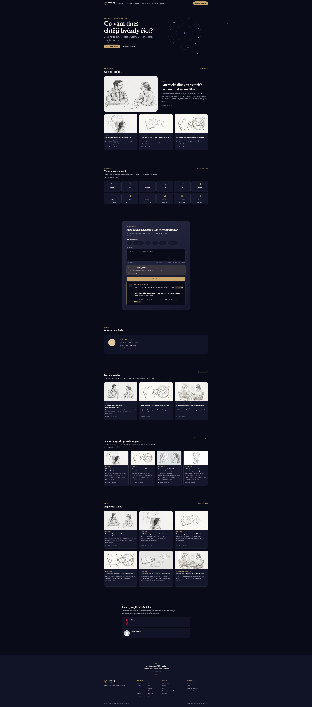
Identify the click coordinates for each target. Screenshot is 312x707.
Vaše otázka (130, 247)
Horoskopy (120, 3)
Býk (149, 683)
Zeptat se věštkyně (200, 3)
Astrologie (145, 3)
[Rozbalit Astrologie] (149, 3)
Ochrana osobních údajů (193, 691)
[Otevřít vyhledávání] (190, 3)
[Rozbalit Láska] (140, 3)
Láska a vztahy (166, 683)
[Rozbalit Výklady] (157, 3)
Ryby (149, 696)
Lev (138, 688)
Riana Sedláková (136, 631)
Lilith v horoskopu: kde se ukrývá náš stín (118, 137)
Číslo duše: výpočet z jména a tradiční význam (155, 137)
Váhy (138, 691)
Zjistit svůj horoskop (112, 46)
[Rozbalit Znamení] (133, 3)
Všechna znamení (201, 168)
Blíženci (139, 685)
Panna (131, 345)
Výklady (154, 3)
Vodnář (139, 696)
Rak (149, 685)
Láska (137, 3)
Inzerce (189, 685)
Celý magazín (203, 68)
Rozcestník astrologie (200, 438)
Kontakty (189, 683)
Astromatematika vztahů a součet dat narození (190, 137)
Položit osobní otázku (129, 46)
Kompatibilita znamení (168, 691)
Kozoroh (150, 693)
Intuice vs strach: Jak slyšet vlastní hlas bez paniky (166, 470)
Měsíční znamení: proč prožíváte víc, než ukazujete (193, 470)
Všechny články (202, 503)
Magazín (162, 3)
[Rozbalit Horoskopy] (125, 3)
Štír (149, 691)
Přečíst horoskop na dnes (129, 348)
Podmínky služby (132, 273)
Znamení (129, 3)
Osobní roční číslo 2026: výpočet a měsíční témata (156, 573)
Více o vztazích (202, 372)
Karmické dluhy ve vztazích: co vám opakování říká (114, 406)
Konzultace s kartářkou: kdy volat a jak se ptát (190, 405)
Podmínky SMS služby (192, 688)
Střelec (139, 693)
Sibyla (133, 620)
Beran (138, 683)
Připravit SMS (156, 279)
